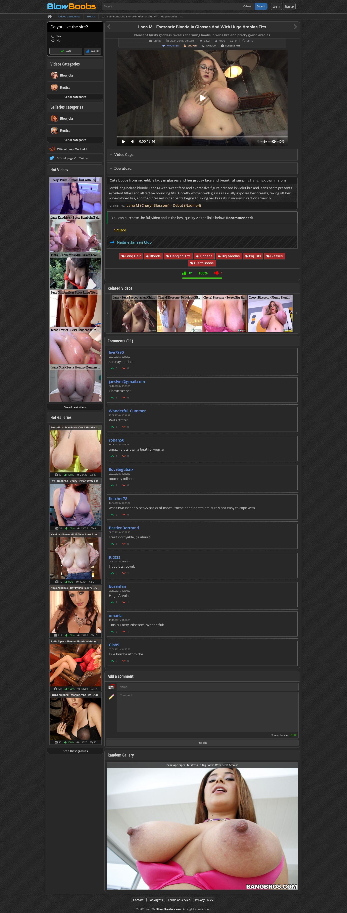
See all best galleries (75, 751)
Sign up (289, 6)
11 (236, 40)
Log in (276, 6)
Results (95, 51)
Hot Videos (59, 170)
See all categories (75, 96)
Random (211, 45)
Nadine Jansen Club (134, 242)
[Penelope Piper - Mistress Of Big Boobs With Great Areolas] (202, 826)
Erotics (157, 40)
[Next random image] (294, 826)
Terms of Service (179, 900)
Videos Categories (65, 64)
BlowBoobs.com (168, 909)
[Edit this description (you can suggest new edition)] (293, 180)
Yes (58, 36)
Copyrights (155, 900)
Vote (68, 51)
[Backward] (108, 313)
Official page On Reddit (73, 149)
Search (261, 6)
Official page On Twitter (72, 158)
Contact (138, 900)
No (58, 40)
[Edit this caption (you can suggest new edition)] (296, 35)
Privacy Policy (204, 900)
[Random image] (99, 451)
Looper (192, 45)
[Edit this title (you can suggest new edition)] (289, 27)
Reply (292, 351)
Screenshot (232, 45)
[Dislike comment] (124, 368)
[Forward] (297, 313)
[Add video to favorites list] (154, 327)
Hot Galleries (60, 417)
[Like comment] (112, 368)
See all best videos (75, 407)
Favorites (173, 45)
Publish (202, 743)
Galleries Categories (66, 107)
